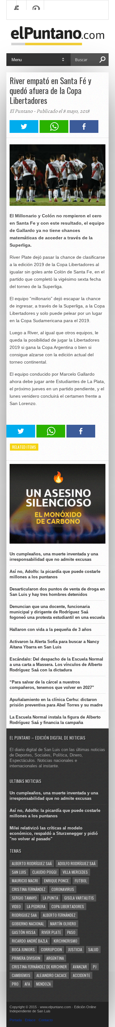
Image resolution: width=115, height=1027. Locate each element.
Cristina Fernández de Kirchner (39, 966)
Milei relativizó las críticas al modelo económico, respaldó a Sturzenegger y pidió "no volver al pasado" (54, 833)
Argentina (55, 958)
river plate (51, 932)
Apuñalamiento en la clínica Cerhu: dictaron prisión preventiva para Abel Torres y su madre (56, 702)
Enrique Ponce (56, 880)
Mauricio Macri (25, 880)
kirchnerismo (65, 941)
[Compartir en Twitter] (24, 131)
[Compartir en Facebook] (84, 131)
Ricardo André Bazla (30, 941)
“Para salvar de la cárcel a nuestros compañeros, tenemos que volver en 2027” (52, 685)
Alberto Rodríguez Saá (32, 863)
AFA (27, 984)
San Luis (19, 872)
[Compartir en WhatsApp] (54, 131)
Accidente (81, 975)
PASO (71, 932)
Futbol (81, 880)
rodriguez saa (24, 915)
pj (94, 966)
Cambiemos (21, 975)
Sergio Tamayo (24, 897)
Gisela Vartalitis (79, 897)
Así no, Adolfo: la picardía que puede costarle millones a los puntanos (55, 574)
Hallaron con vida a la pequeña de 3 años (50, 629)
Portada (16, 1020)
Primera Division (26, 958)
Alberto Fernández (59, 915)
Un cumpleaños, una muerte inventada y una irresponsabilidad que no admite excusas (54, 557)
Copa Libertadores (67, 906)
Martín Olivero (63, 923)
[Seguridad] (57, 542)
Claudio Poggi (44, 872)
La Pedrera (36, 906)
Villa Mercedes (75, 872)
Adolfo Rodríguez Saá (77, 863)
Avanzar (80, 966)
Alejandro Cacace (51, 975)
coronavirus (62, 889)
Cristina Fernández (28, 889)
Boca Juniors (23, 949)
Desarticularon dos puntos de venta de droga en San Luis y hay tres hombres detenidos (57, 592)
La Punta (50, 897)
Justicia (75, 949)
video (16, 906)
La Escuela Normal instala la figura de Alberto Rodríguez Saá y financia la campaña (55, 720)
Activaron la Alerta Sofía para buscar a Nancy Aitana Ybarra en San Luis (54, 644)
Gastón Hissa (23, 932)
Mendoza (43, 984)
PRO (15, 984)
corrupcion (51, 949)
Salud (93, 949)
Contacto (46, 1020)
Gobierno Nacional (28, 923)
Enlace (30, 1020)
